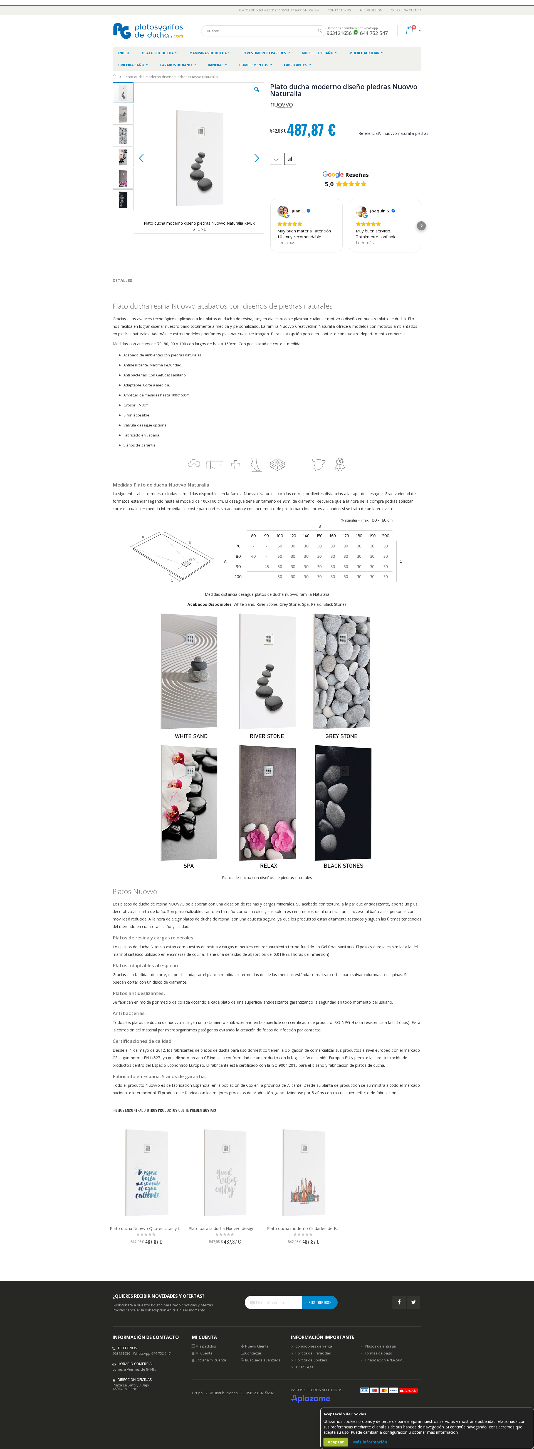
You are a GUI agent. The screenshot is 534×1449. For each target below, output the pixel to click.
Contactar (253, 1353)
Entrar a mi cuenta (211, 1360)
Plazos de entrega (380, 1346)
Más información (370, 1442)
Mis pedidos (206, 1346)
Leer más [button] (286, 242)
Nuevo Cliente (257, 1346)
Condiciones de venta (313, 1346)
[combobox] (263, 30)
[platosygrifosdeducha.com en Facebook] (399, 1302)
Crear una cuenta (406, 10)
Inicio (115, 76)
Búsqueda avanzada (263, 1360)
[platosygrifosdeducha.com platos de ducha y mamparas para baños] (149, 31)
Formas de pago (378, 1353)
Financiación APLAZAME (384, 1360)
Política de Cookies (311, 1360)
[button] (257, 94)
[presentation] (126, 281)
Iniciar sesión (370, 10)
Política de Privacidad (313, 1353)
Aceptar (336, 1442)
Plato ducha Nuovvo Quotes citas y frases (146, 1228)
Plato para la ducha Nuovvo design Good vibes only (225, 1228)
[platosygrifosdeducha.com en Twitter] (413, 1302)
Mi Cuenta (204, 1353)
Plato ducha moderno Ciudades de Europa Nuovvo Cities (303, 1228)
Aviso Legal (304, 1366)
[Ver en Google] (282, 211)
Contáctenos (339, 10)
